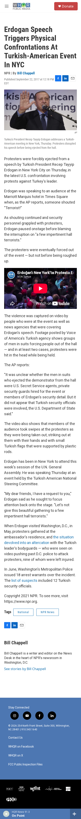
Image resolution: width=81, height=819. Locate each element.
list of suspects (24, 580)
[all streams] (75, 814)
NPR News (47, 612)
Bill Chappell (26, 73)
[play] (6, 814)
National (23, 612)
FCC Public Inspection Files (25, 764)
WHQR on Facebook (21, 746)
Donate (68, 6)
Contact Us (15, 737)
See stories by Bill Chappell (25, 669)
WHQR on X (15, 755)
